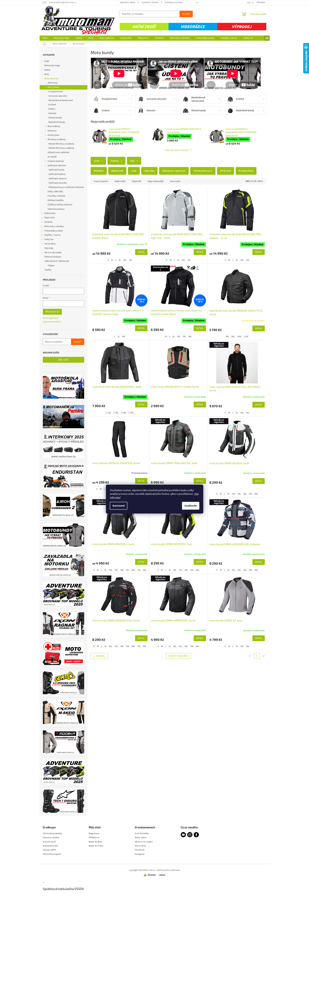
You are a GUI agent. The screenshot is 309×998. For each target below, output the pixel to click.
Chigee (51, 265)
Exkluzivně (117, 171)
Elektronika (49, 213)
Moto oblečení (51, 78)
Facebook (140, 850)
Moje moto (49, 217)
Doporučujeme (101, 181)
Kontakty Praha (150, 2)
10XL (239, 336)
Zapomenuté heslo (52, 321)
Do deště (52, 156)
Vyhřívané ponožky (57, 183)
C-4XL (123, 412)
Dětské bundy (55, 117)
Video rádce (140, 837)
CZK (249, 2)
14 (263, 656)
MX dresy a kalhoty (57, 139)
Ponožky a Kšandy (56, 196)
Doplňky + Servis (52, 235)
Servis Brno (50, 243)
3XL (130, 260)
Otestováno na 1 (202, 171)
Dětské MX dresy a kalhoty (61, 148)
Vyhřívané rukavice (57, 178)
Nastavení (119, 506)
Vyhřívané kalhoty (57, 174)
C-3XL (116, 412)
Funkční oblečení (56, 161)
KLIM (46, 61)
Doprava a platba (173, 2)
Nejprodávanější (156, 181)
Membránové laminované (60, 100)
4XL (190, 336)
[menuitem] (45, 38)
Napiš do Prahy (96, 845)
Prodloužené (246, 171)
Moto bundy (53, 87)
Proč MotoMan (142, 833)
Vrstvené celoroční (57, 96)
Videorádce (193, 27)
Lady (134, 171)
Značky (47, 270)
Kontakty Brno (127, 2)
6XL (227, 336)
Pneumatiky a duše (53, 230)
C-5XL (131, 412)
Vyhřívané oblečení (57, 165)
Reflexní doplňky (56, 200)
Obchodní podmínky (52, 833)
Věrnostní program (52, 854)
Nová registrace (50, 318)
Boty (46, 74)
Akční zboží (144, 27)
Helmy (47, 70)
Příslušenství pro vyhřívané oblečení (66, 187)
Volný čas (49, 239)
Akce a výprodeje (52, 252)
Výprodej (241, 27)
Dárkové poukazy (56, 209)
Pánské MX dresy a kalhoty (61, 143)
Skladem (99, 171)
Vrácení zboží (49, 841)
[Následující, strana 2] (257, 656)
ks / (63, 359)
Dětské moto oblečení (58, 152)
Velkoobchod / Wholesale (56, 261)
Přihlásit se (52, 311)
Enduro (51, 109)
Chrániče (48, 222)
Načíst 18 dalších (178, 655)
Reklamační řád (50, 845)
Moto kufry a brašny (54, 226)
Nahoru (100, 655)
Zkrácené (225, 171)
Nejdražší (136, 181)
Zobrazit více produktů (176, 150)
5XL (250, 494)
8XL (233, 336)
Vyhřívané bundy (56, 169)
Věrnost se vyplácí (144, 841)
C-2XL (108, 412)
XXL (125, 260)
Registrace (94, 833)
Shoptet (152, 874)
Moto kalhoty (54, 126)
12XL (246, 336)
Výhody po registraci (174, 171)
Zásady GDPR (49, 850)
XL (120, 260)
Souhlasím (190, 506)
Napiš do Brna (95, 841)
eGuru (162, 874)
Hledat (186, 13)
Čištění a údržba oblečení (60, 204)
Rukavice (52, 130)
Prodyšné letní (55, 91)
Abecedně (175, 181)
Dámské (52, 113)
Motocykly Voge (52, 65)
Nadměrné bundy (56, 122)
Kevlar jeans (54, 135)
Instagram (140, 854)
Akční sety (53, 83)
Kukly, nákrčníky (55, 191)
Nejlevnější (120, 181)
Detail (141, 252)
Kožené (52, 104)
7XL (139, 570)
